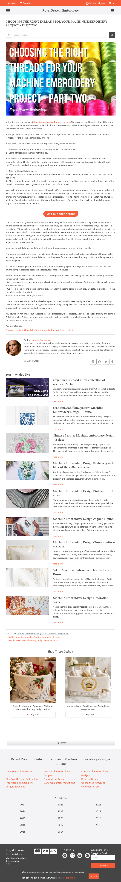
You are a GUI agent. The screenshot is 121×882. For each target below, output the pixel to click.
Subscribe (103, 865)
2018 (23, 825)
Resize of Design (89, 779)
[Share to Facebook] (99, 362)
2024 (23, 811)
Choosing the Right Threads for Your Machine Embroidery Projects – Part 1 (40, 330)
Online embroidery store (19, 771)
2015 (23, 831)
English (92, 3)
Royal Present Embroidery (60, 10)
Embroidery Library (53, 779)
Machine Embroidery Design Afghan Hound (83, 519)
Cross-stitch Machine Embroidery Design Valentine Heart (32, 640)
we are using (69, 877)
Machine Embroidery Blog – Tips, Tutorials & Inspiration (43, 633)
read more (58, 401)
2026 (60, 804)
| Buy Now (33, 714)
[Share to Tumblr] (112, 362)
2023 (60, 811)
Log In (13, 3)
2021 (23, 818)
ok (112, 34)
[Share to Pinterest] (93, 362)
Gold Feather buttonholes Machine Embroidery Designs (34, 637)
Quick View (33, 681)
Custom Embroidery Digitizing (59, 782)
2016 (98, 825)
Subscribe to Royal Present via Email (99, 851)
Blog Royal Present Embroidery (22, 779)
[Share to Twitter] (106, 362)
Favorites (26, 2)
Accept (94, 876)
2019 (98, 818)
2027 (23, 804)
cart (113, 3)
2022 (98, 811)
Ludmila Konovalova (41, 340)
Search (62, 742)
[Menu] (8, 10)
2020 (60, 818)
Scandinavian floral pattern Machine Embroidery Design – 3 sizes (78, 410)
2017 (60, 825)
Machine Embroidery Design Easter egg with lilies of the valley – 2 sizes (83, 465)
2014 (60, 831)
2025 (98, 804)
